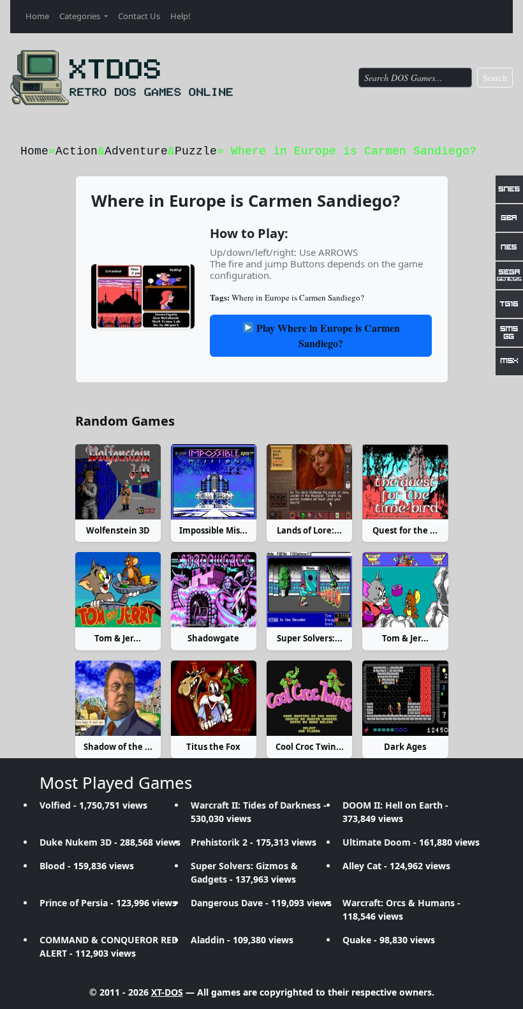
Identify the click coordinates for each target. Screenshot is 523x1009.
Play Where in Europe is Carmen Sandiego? (327, 335)
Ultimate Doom (377, 842)
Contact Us (139, 16)
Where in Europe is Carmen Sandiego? (298, 297)
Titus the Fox (213, 746)
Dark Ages (405, 746)
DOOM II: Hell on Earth (393, 805)
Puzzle (196, 151)
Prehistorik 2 (219, 842)
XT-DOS (167, 992)
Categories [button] (80, 16)
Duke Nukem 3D (76, 842)
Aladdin (208, 940)
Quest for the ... (405, 530)
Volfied (55, 805)
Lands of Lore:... (309, 530)
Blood (52, 866)
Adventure (136, 151)
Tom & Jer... (117, 638)
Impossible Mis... (213, 530)
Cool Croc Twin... (310, 746)
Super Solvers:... (310, 638)
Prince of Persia (74, 903)
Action (76, 151)
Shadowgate (213, 638)
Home (37, 16)
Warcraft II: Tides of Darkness (256, 805)
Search (495, 77)
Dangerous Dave (227, 903)
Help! (180, 16)
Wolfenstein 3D (118, 530)
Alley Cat (362, 866)
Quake (357, 940)
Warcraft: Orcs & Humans (399, 903)
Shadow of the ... (118, 746)
